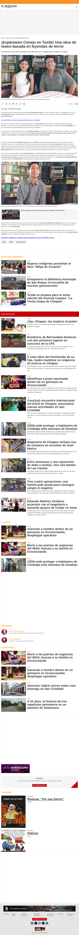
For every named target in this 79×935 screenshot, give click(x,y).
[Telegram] (13, 104)
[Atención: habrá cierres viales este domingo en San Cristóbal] (13, 689)
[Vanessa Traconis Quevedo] (4, 632)
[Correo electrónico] (16, 104)
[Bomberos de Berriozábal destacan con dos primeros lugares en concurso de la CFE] (13, 343)
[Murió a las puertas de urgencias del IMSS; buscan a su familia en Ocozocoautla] (13, 658)
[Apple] (43, 923)
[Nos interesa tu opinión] (39, 909)
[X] (6, 104)
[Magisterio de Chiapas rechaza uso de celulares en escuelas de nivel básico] (13, 447)
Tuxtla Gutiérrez (21, 242)
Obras (4, 242)
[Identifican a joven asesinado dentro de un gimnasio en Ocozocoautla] (13, 385)
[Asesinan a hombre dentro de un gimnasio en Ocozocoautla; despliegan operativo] (13, 673)
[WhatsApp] (10, 104)
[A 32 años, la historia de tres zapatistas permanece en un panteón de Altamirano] (13, 705)
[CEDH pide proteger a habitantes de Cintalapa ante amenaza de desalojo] (13, 429)
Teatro (11, 242)
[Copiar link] (20, 104)
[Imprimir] (24, 104)
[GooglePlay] (47, 923)
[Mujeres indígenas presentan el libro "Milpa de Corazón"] (13, 267)
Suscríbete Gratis (40, 785)
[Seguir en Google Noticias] (76, 104)
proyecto (64, 112)
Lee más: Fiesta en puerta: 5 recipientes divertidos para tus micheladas (20, 120)
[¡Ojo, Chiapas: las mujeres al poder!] (13, 325)
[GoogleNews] (39, 923)
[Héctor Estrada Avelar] (4, 640)
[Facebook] (2, 104)
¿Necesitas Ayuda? (40, 919)
